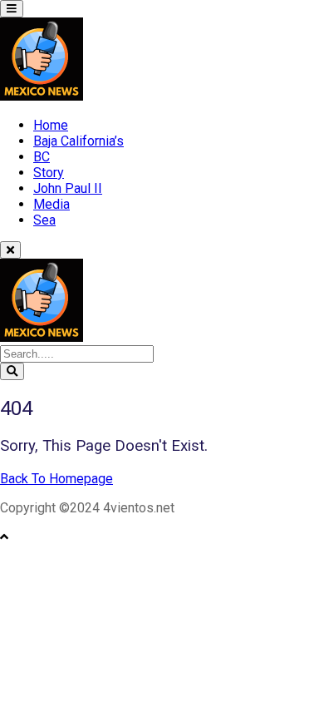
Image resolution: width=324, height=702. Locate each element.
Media (51, 204)
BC (41, 157)
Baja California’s (78, 141)
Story (48, 172)
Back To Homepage (56, 479)
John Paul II (67, 188)
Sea (44, 220)
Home (50, 125)
